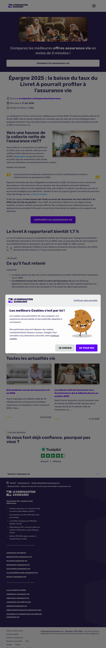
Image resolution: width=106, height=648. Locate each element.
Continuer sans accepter (83, 300)
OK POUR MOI (86, 348)
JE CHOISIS (65, 348)
